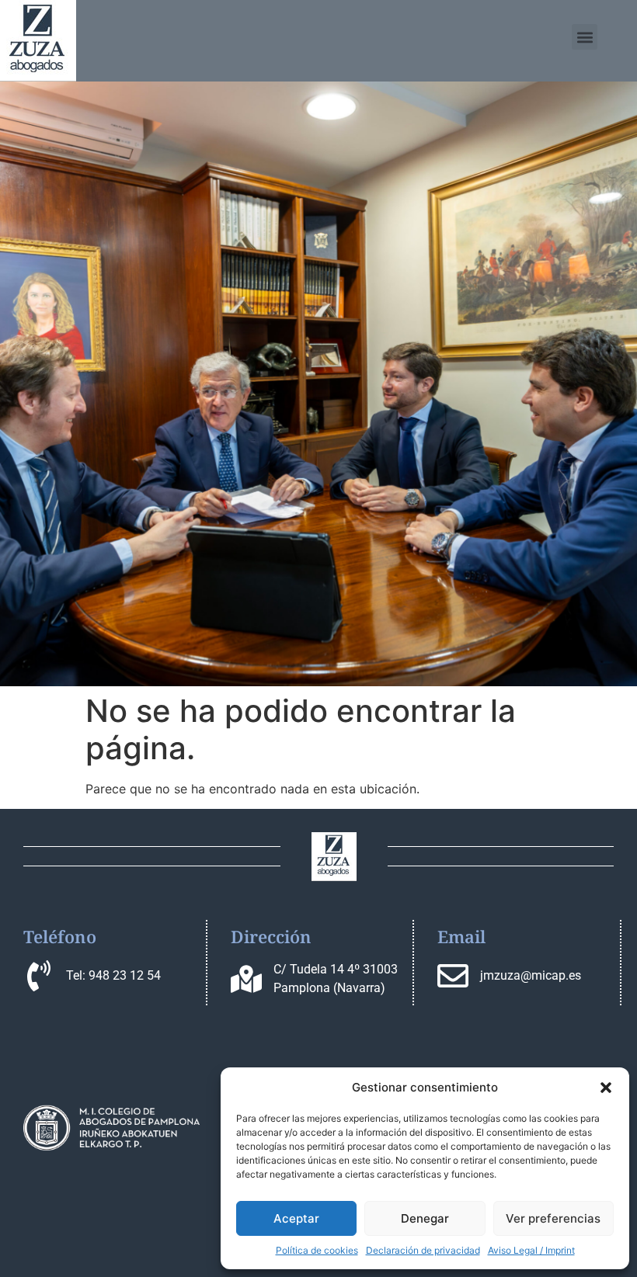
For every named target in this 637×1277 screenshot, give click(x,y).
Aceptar (296, 1218)
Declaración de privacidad (423, 1250)
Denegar (425, 1218)
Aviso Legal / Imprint (531, 1250)
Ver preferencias (553, 1218)
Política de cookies (317, 1250)
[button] (606, 1087)
